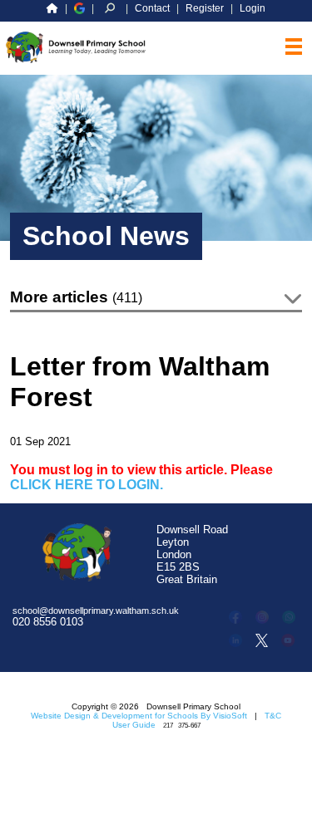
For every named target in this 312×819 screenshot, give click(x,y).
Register (205, 8)
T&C (273, 715)
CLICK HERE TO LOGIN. (86, 485)
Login (252, 8)
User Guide (134, 724)
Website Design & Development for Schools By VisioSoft (139, 715)
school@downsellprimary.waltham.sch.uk (95, 610)
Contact (152, 8)
